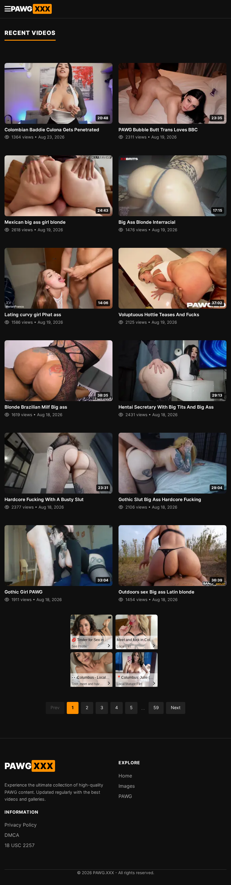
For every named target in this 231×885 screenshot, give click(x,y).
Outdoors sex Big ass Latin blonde (156, 592)
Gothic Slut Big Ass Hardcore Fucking (160, 499)
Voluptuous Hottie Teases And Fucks (159, 314)
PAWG (30, 9)
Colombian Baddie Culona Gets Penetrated (52, 129)
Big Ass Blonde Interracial (147, 222)
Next (175, 707)
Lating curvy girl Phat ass (33, 314)
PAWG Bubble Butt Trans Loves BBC (158, 129)
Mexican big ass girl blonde (35, 222)
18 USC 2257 (20, 845)
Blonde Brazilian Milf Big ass (36, 407)
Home (125, 776)
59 (156, 707)
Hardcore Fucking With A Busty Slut (44, 499)
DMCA (12, 835)
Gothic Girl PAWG (23, 592)
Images (127, 786)
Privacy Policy (21, 825)
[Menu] (8, 9)
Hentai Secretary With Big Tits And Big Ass (166, 407)
